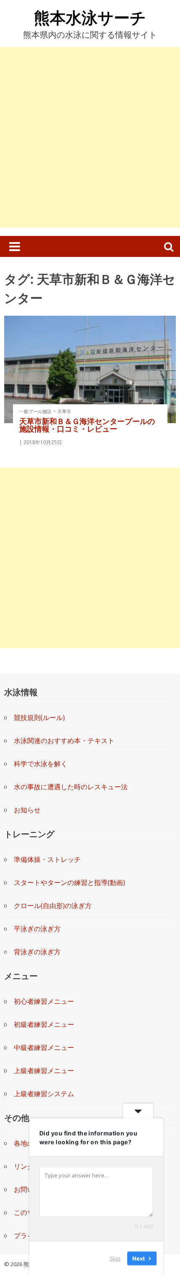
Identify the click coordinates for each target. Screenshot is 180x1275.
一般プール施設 (35, 411)
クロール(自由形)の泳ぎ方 (53, 905)
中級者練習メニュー (44, 1047)
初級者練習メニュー (44, 1024)
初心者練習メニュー (44, 1001)
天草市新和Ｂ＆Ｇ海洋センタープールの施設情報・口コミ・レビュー (87, 425)
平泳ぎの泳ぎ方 (37, 928)
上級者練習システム (44, 1093)
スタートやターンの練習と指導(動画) (69, 882)
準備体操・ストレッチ (47, 859)
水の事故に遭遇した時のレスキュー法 (71, 786)
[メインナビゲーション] (14, 246)
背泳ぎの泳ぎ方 (37, 951)
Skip (115, 1257)
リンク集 (27, 1166)
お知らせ (27, 809)
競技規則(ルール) (39, 717)
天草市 (64, 411)
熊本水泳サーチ (90, 17)
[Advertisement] (90, 137)
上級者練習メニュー (44, 1070)
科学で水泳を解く (40, 763)
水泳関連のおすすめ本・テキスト (64, 740)
